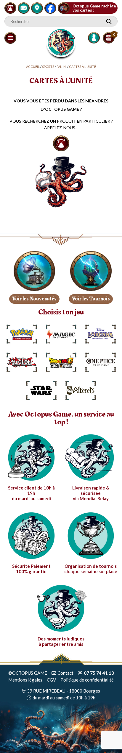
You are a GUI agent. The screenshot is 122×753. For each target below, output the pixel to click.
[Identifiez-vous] (94, 37)
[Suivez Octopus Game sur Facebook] (50, 7)
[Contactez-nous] (24, 7)
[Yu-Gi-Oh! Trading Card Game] (22, 362)
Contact (65, 673)
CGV (51, 679)
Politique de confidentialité (87, 679)
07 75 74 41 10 (99, 673)
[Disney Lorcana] (100, 334)
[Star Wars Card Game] (41, 390)
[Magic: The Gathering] (61, 334)
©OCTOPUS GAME (27, 673)
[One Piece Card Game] (100, 362)
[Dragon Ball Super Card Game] (61, 362)
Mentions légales (25, 679)
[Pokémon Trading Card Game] (22, 334)
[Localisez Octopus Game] (37, 7)
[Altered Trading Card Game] (80, 390)
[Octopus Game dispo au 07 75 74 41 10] (10, 7)
